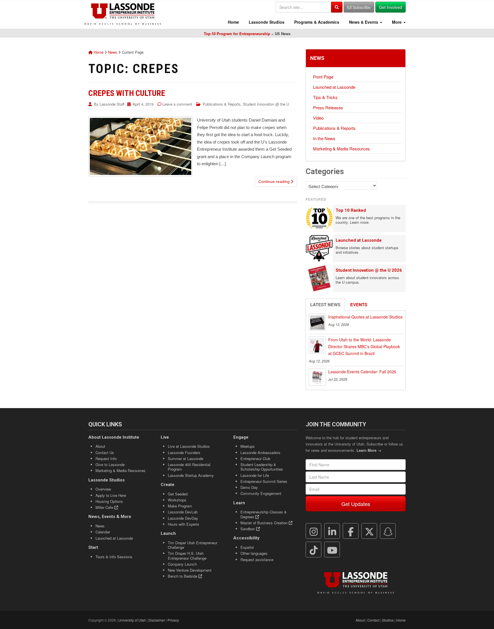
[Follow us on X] (369, 531)
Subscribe (360, 7)
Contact (373, 620)
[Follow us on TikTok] (314, 549)
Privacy (173, 620)
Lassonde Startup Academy (191, 475)
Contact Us (104, 452)
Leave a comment (177, 104)
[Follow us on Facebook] (351, 531)
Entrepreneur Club (255, 458)
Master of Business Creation (264, 522)
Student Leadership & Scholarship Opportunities (261, 467)
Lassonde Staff (111, 104)
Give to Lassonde (110, 464)
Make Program (180, 506)
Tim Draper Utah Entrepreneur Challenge (192, 545)
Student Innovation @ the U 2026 (369, 270)
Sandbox (248, 528)
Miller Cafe (104, 507)
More (397, 22)
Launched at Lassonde (334, 87)
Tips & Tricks (325, 97)
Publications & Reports (222, 104)
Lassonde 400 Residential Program (189, 467)
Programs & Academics (316, 22)
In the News (324, 138)
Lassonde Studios (266, 22)
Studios (388, 620)
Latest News (325, 304)
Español (247, 547)
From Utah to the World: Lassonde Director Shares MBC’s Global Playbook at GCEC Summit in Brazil (364, 346)
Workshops (177, 500)
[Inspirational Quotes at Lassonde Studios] (317, 322)
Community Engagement (260, 493)
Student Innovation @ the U (266, 104)
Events (358, 304)
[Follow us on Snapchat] (388, 531)
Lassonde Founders (184, 452)
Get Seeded (178, 494)
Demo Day (249, 487)
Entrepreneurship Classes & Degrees (263, 514)
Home (233, 22)
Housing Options (109, 501)
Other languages (254, 553)
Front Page (323, 77)
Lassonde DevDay (183, 518)
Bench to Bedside (183, 576)
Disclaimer (156, 620)
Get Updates (355, 503)
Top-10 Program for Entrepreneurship (237, 33)
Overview (103, 489)
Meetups (247, 446)
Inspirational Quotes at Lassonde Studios (365, 317)
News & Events (363, 22)
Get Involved (390, 7)
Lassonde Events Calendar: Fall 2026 (362, 371)
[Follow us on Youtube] (332, 549)
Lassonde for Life (254, 475)
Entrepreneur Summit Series (263, 481)
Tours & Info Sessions (113, 556)
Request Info (106, 458)
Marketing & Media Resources (341, 149)
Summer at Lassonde (185, 458)
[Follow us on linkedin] (332, 531)
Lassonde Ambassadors (260, 452)
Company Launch (182, 564)
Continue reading (274, 181)
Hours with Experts (183, 524)
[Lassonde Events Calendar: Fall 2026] (317, 377)
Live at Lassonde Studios (189, 446)
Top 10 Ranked (351, 210)
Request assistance (256, 559)
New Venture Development (190, 570)
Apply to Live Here (110, 495)
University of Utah (132, 620)
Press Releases (328, 107)
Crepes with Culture (126, 93)
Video (318, 118)
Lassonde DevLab (183, 512)
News (112, 52)
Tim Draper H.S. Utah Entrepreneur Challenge (187, 556)
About (100, 446)
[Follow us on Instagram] (314, 531)
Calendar (102, 532)
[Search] (336, 7)
